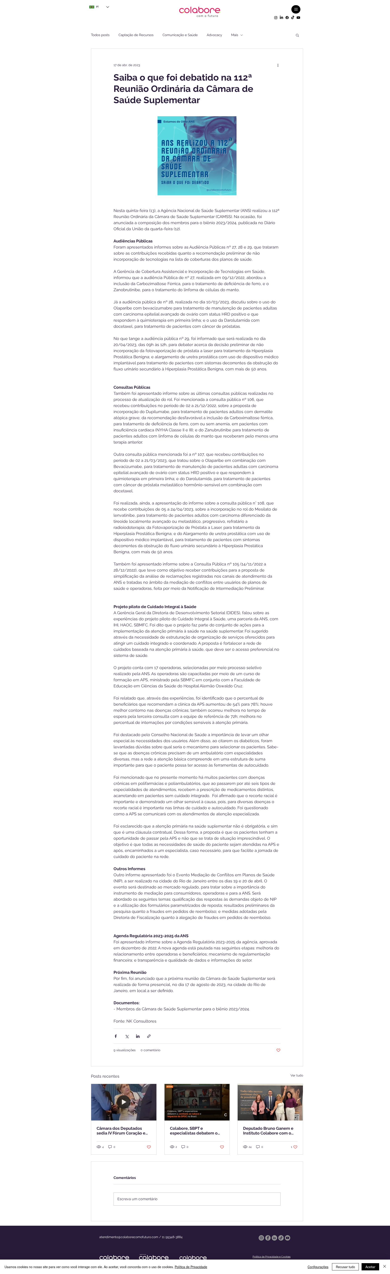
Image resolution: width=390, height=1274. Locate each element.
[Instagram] (276, 18)
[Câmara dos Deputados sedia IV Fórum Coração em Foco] (123, 1102)
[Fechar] (384, 1266)
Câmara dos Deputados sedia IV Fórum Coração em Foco (123, 1130)
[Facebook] (287, 18)
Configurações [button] (318, 1267)
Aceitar (370, 1267)
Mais (234, 35)
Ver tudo (296, 1075)
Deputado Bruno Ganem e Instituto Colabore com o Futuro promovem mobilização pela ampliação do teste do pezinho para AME (268, 1130)
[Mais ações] (278, 65)
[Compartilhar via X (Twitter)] (127, 1036)
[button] (297, 35)
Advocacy (214, 35)
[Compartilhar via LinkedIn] (138, 1036)
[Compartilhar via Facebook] (116, 1036)
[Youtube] (298, 18)
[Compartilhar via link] (149, 1036)
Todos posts (100, 35)
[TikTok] (293, 18)
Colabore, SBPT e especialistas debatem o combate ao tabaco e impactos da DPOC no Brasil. (194, 1130)
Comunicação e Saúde (180, 35)
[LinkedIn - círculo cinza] (274, 1238)
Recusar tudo (345, 1267)
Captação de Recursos (135, 35)
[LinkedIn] (281, 18)
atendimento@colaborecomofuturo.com (128, 1237)
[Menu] (295, 9)
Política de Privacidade (191, 1267)
